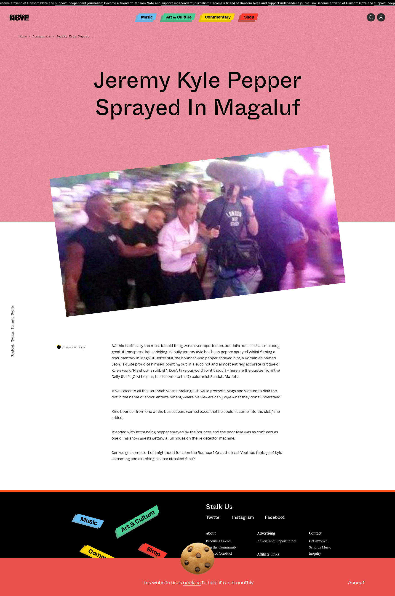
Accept (356, 581)
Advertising (266, 533)
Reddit (12, 310)
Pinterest (12, 323)
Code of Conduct (219, 553)
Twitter (12, 337)
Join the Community (221, 547)
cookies (192, 581)
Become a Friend (218, 541)
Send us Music (320, 547)
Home (23, 36)
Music (147, 16)
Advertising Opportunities (276, 541)
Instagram (243, 517)
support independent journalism (79, 3)
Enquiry (315, 553)
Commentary (218, 16)
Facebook (12, 350)
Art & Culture (179, 16)
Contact (315, 533)
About (211, 533)
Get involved (318, 541)
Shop (249, 16)
